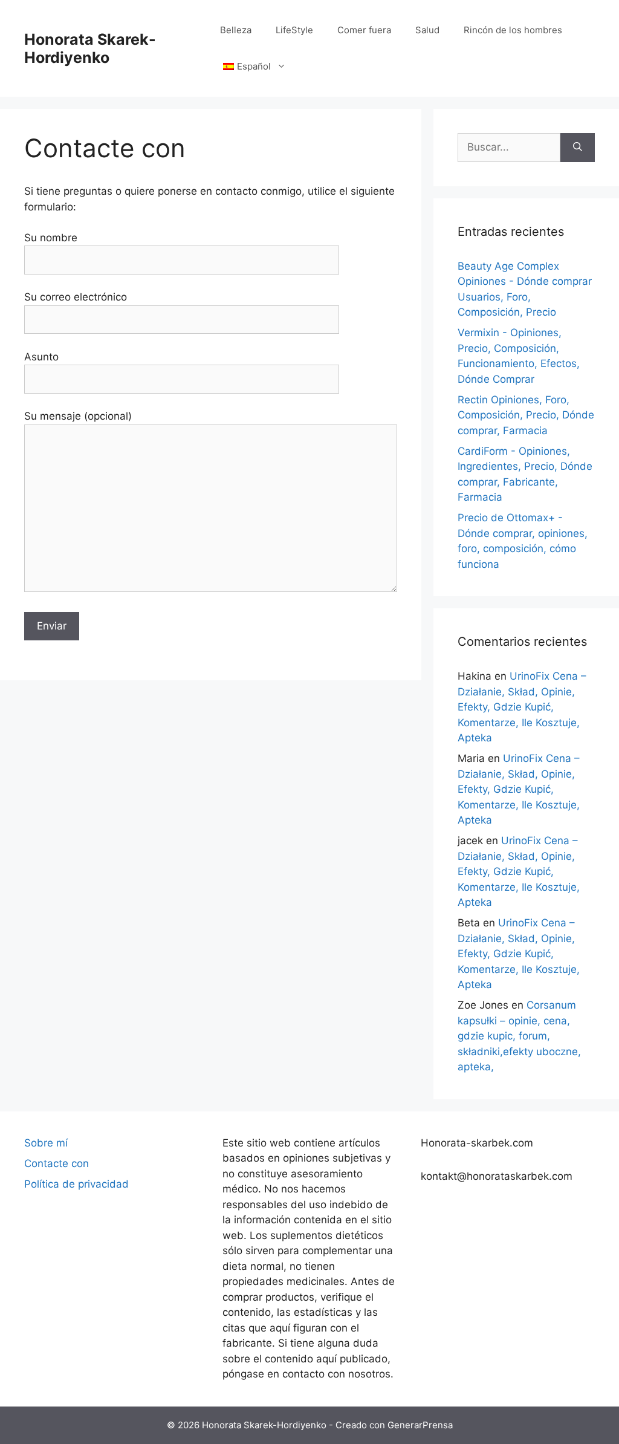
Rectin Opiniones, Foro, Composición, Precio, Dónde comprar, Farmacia (526, 415)
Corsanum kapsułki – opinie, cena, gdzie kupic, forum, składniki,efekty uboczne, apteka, (519, 1036)
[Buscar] (577, 147)
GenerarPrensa (420, 1425)
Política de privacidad (76, 1184)
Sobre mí (46, 1143)
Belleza (235, 30)
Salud (427, 30)
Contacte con (56, 1163)
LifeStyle (294, 30)
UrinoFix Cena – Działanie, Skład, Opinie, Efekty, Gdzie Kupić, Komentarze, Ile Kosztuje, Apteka (522, 707)
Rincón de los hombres (513, 30)
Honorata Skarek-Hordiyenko (90, 48)
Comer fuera (364, 30)
